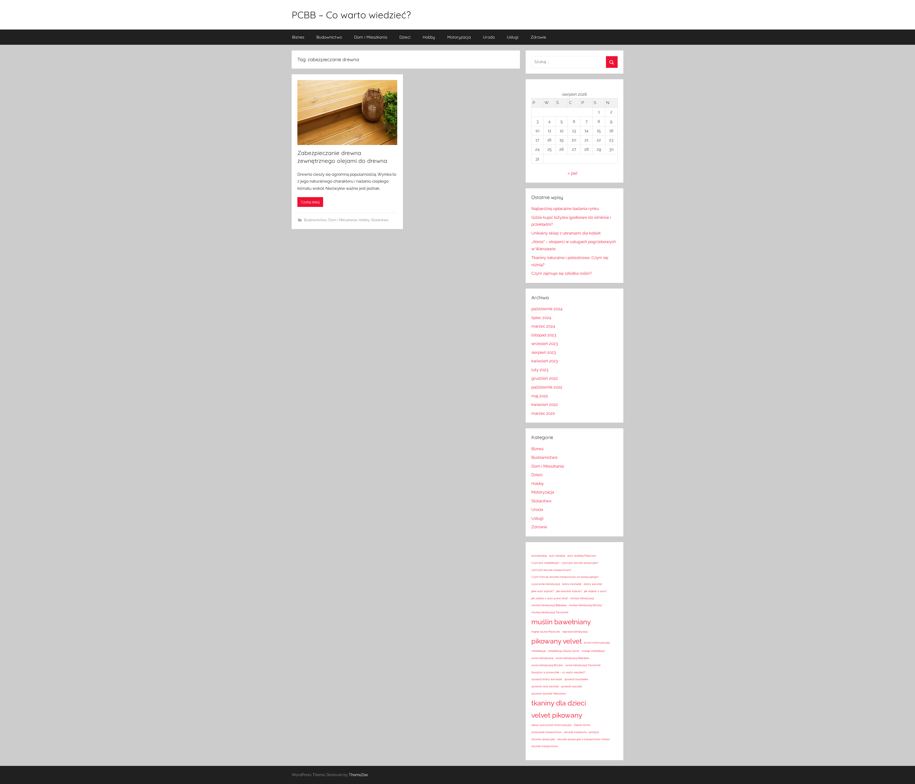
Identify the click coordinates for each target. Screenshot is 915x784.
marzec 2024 (543, 326)
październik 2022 (546, 387)
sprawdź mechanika (576, 679)
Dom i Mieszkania (370, 37)
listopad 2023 (543, 335)
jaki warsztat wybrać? (569, 591)
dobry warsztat (593, 584)
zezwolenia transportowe (546, 732)
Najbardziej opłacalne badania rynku (565, 208)
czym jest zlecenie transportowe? (551, 570)
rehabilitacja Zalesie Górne (563, 650)
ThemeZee (358, 775)
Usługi (512, 37)
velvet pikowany (556, 715)
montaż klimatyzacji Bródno (585, 605)
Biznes (298, 37)
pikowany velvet (556, 641)
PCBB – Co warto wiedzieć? (351, 15)
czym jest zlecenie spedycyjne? (579, 562)
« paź (572, 173)
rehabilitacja (538, 650)
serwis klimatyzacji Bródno (547, 665)
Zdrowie (538, 37)
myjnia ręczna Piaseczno (545, 631)
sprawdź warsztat (571, 686)
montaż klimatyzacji (582, 598)
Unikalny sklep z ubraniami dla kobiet (566, 233)
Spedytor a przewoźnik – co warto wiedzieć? (558, 672)
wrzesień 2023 (544, 343)
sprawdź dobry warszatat (546, 679)
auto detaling (557, 555)
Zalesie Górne (582, 725)
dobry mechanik (571, 584)
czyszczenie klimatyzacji (545, 584)
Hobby (429, 37)
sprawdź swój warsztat (545, 686)
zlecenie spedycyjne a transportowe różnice (583, 739)
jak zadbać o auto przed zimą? (549, 598)
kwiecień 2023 (544, 361)
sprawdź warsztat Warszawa (548, 693)
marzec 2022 (543, 413)
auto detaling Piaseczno (581, 555)
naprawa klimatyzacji (574, 631)
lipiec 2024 (541, 317)
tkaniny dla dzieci (558, 703)
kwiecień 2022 (544, 404)
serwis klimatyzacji (542, 658)
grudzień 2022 (544, 378)
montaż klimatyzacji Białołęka (549, 605)
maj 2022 (539, 396)
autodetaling (539, 555)
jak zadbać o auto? (595, 591)
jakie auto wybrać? (542, 591)
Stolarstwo (379, 220)
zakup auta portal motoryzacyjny (551, 725)
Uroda (489, 37)
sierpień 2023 (543, 352)
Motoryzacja (459, 37)
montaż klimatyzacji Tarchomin (549, 612)
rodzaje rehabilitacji (592, 650)
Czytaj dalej (310, 202)
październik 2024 (546, 308)
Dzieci (405, 37)
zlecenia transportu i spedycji (581, 732)
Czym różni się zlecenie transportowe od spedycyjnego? (565, 576)
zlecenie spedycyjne (543, 739)
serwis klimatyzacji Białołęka (572, 658)
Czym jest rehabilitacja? (545, 562)
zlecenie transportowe (544, 746)
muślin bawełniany (561, 622)
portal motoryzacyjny (597, 642)
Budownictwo (329, 37)
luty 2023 (539, 369)
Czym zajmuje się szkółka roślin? (561, 273)
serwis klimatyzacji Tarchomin (582, 665)
